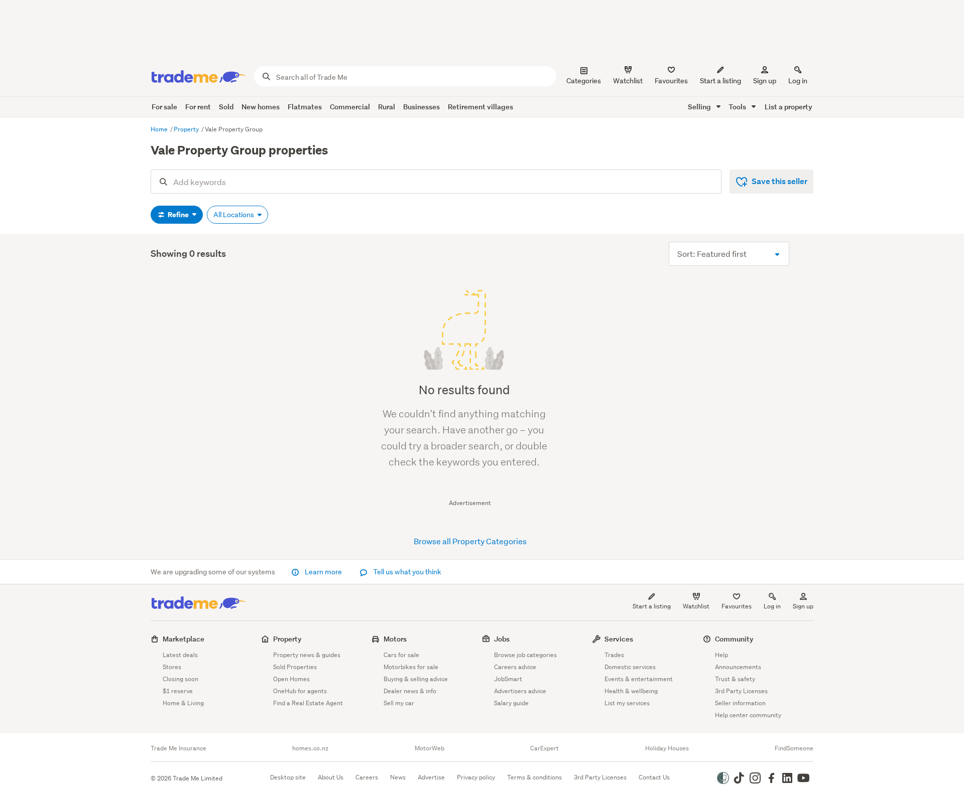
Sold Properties (295, 667)
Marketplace (183, 639)
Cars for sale (401, 655)
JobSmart (508, 679)
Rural (386, 106)
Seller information (740, 703)
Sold (226, 106)
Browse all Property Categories (470, 541)
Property (187, 129)
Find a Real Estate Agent (308, 703)
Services (619, 639)
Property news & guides (306, 655)
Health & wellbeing (631, 691)
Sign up (764, 80)
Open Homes (291, 679)
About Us (330, 777)
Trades (614, 655)
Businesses (421, 106)
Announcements (738, 667)
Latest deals (180, 655)
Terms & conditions (534, 777)
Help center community (748, 715)
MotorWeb (429, 748)
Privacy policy (476, 777)
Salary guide (511, 703)
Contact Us (654, 777)
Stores (172, 667)
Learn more (323, 571)
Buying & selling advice (416, 679)
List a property (788, 106)
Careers (366, 777)
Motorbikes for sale (411, 667)
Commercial (350, 106)
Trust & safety (735, 679)
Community (734, 639)
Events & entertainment (639, 679)
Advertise (431, 777)
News (398, 777)
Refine (178, 215)
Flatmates (305, 106)
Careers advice (515, 667)
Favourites (736, 606)
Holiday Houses (667, 748)
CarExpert (544, 748)
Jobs (502, 639)
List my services (627, 703)
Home (160, 129)
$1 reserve (178, 691)
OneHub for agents (300, 691)
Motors (395, 639)
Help (721, 655)
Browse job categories (525, 655)
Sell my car (399, 703)
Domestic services (630, 667)
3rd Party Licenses (741, 691)
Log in (797, 80)
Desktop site (288, 777)
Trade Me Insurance (178, 748)
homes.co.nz (310, 748)
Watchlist (696, 606)
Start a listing (652, 606)
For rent (198, 106)
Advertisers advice (520, 691)
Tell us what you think (406, 571)
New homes (261, 106)
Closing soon (180, 679)
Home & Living (183, 703)
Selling (700, 106)
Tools (738, 106)
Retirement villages (480, 106)
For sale (164, 106)
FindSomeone (794, 748)
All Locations (234, 214)
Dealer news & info (410, 691)
